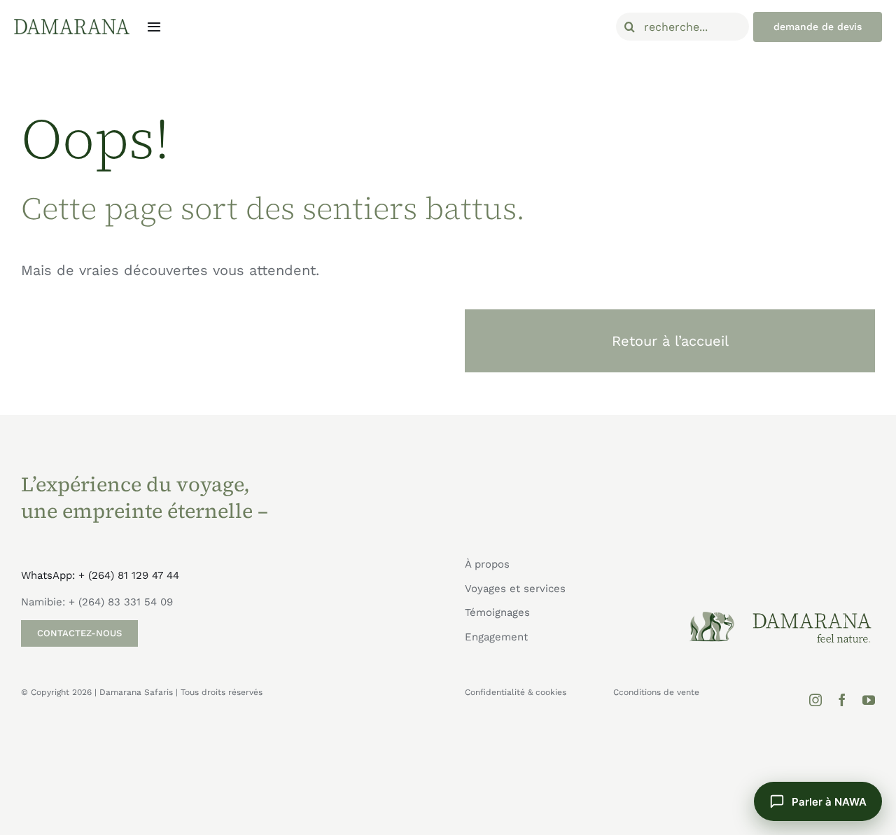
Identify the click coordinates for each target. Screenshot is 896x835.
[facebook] (842, 700)
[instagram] (815, 700)
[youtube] (868, 700)
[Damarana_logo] (72, 23)
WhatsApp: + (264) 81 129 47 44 (100, 575)
